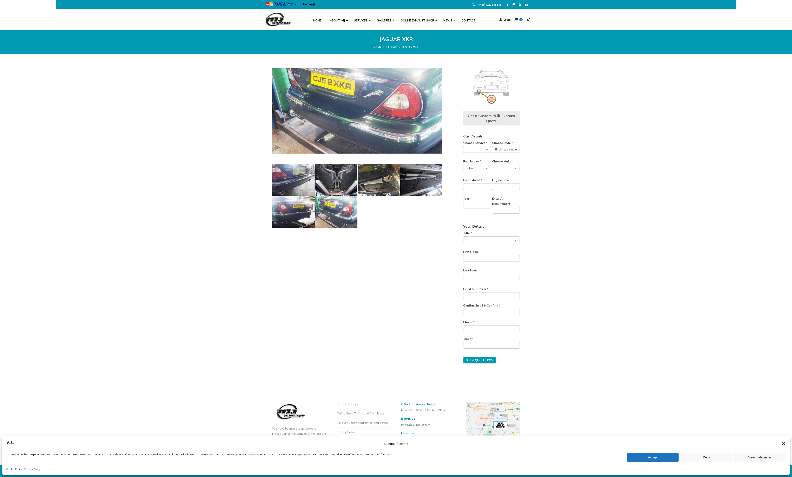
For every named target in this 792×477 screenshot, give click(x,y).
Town (468, 339)
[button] (784, 443)
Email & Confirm (475, 289)
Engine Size (500, 180)
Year (467, 198)
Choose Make (503, 161)
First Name (472, 252)
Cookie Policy (14, 469)
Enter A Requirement (501, 201)
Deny (706, 457)
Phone (469, 322)
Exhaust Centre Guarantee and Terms (362, 423)
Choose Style (502, 143)
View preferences (760, 457)
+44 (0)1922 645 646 (489, 4)
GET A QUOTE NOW (479, 360)
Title (467, 233)
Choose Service (475, 143)
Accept (653, 457)
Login (507, 19)
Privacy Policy (32, 469)
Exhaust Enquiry (347, 404)
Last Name (472, 270)
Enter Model (472, 180)
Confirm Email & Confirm (481, 305)
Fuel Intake (472, 161)
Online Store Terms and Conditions (360, 413)
